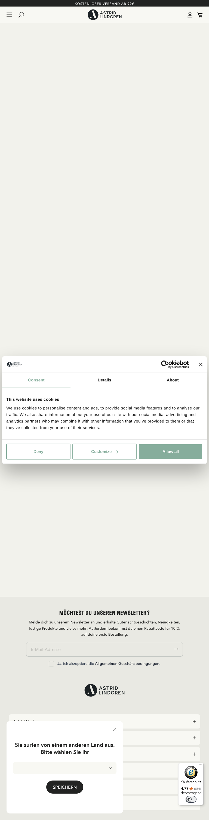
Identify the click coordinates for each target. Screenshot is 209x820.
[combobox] (64, 768)
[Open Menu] (9, 14)
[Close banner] (201, 364)
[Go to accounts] (189, 14)
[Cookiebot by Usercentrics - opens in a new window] (165, 364)
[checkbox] (51, 663)
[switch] (191, 799)
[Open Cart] (197, 14)
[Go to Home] (104, 14)
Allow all (170, 451)
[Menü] (200, 766)
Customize (101, 451)
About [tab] (173, 380)
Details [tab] (104, 380)
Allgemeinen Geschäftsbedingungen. (127, 663)
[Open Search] (23, 14)
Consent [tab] (36, 380)
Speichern (65, 787)
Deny (38, 451)
